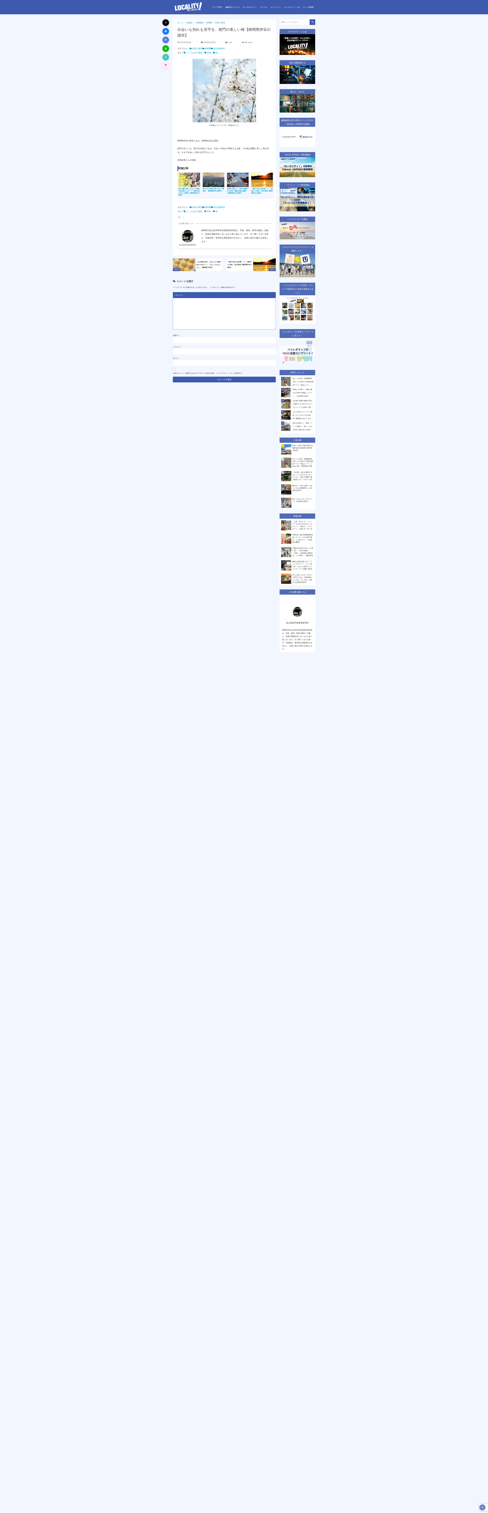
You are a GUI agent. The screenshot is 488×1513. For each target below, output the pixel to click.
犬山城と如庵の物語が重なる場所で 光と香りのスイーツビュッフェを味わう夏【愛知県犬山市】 (303, 405)
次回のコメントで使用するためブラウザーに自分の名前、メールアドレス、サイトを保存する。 (208, 373)
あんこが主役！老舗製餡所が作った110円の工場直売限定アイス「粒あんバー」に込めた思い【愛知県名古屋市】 (303, 382)
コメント (180, 295)
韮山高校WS (219, 48)
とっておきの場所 (194, 53)
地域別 (189, 23)
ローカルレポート (250, 7)
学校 (209, 53)
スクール (263, 7)
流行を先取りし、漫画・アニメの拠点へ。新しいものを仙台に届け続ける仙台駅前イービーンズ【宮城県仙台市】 (302, 427)
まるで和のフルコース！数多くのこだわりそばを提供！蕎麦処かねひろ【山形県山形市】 (302, 416)
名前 (176, 335)
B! (166, 40)
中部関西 (199, 23)
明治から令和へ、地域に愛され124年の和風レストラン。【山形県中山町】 (302, 392)
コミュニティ (275, 7)
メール (177, 347)
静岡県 (209, 23)
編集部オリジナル (232, 7)
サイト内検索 (308, 7)
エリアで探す (217, 7)
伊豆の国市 (220, 23)
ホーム (180, 23)
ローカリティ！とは (292, 7)
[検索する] (312, 22)
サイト (176, 358)
